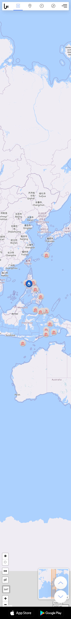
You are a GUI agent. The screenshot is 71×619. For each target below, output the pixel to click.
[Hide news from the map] (5, 580)
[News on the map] (7, 6)
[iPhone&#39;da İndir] (21, 613)
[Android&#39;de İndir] (51, 613)
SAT (6, 589)
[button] (35, 289)
